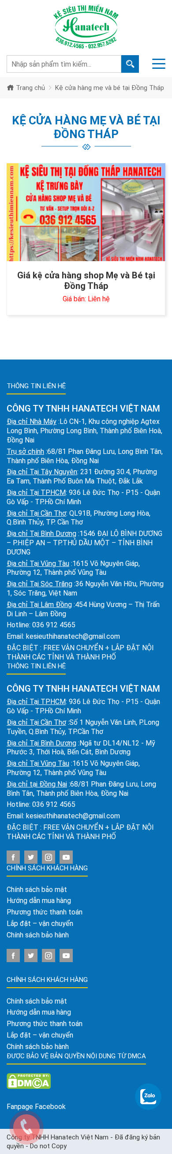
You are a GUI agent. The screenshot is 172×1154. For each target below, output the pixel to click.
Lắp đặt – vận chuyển (40, 923)
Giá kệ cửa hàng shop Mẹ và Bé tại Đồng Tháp (86, 280)
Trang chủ (29, 88)
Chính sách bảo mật (37, 889)
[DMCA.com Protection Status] (29, 1080)
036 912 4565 (53, 625)
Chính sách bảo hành (38, 935)
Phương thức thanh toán (44, 912)
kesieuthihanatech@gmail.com (73, 636)
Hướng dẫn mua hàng (39, 900)
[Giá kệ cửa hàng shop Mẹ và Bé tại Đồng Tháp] (86, 212)
